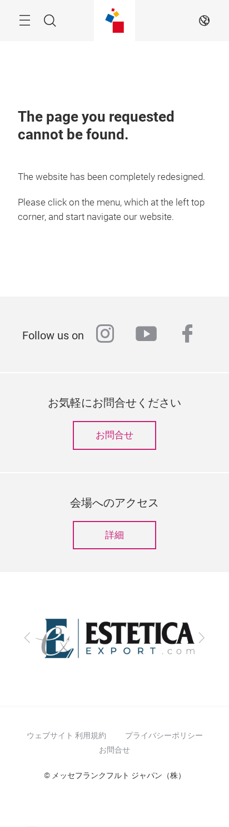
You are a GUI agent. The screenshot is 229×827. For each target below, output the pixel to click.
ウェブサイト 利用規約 (66, 735)
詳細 (114, 535)
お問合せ (114, 435)
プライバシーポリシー (164, 735)
